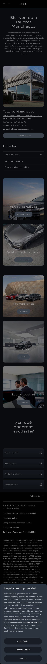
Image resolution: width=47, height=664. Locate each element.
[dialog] (23, 624)
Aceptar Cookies (23, 641)
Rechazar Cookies (23, 650)
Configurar (23, 658)
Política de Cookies (31, 622)
